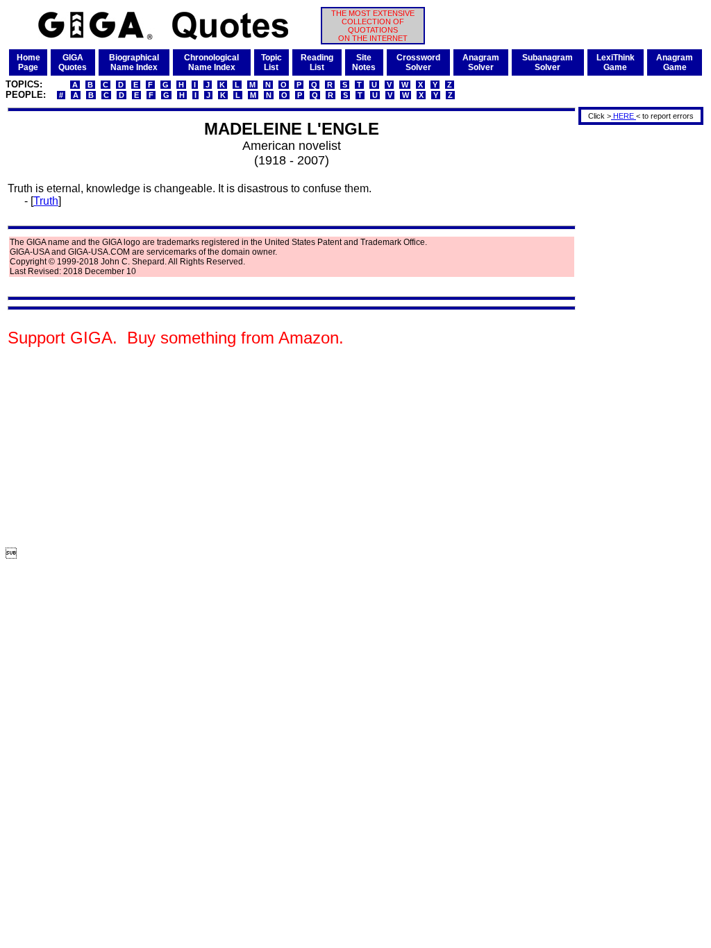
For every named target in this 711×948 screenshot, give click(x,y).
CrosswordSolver (418, 62)
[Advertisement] (636, 335)
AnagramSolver (480, 62)
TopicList (271, 62)
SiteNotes (364, 62)
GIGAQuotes (72, 62)
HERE (623, 116)
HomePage (28, 62)
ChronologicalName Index (211, 62)
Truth (45, 201)
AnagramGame (674, 62)
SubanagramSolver (547, 62)
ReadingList (317, 62)
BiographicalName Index (134, 62)
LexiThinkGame (615, 62)
